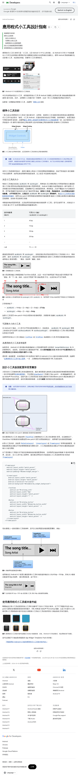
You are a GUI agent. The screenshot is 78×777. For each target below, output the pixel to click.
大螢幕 (55, 681)
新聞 (3, 694)
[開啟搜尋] (50, 2)
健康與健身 (31, 687)
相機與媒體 (31, 690)
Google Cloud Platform (10, 751)
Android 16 (6, 712)
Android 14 (6, 719)
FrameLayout (55, 443)
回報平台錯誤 (57, 709)
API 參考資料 (32, 715)
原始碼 (4, 690)
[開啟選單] (3, 2)
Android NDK (32, 722)
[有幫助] (71, 19)
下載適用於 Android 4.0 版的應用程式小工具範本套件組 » (26, 642)
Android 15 (5, 715)
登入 (74, 2)
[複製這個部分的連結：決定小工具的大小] (20, 179)
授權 (10, 762)
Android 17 (5, 709)
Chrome (5, 745)
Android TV (56, 694)
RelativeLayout (27, 443)
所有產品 (5, 754)
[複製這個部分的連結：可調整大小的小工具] (23, 324)
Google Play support (59, 715)
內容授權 (27, 658)
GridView (39, 337)
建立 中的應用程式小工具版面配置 (41, 120)
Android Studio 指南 (34, 709)
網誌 (3, 697)
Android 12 (5, 725)
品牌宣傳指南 (18, 762)
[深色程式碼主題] (72, 463)
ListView (28, 337)
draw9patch (38, 374)
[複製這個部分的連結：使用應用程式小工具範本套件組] (39, 602)
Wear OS (56, 684)
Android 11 (5, 728)
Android (5, 681)
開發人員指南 (32, 712)
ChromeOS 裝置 (58, 687)
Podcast (5, 700)
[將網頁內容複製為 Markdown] (55, 27)
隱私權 (30, 694)
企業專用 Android (8, 684)
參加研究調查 (57, 719)
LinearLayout (41, 443)
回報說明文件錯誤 (58, 712)
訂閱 (32, 767)
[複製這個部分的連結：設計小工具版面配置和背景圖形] (39, 367)
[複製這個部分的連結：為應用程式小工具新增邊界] (29, 343)
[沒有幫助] (74, 19)
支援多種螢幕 (20, 374)
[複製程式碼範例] (74, 463)
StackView (29, 437)
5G (29, 697)
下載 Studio (31, 719)
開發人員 (36, 102)
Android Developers (8, 19)
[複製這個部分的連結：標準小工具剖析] (22, 111)
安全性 (4, 687)
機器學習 (30, 684)
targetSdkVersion (17, 164)
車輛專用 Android (58, 690)
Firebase (5, 748)
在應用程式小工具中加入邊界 (14, 359)
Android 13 (5, 722)
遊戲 (29, 681)
